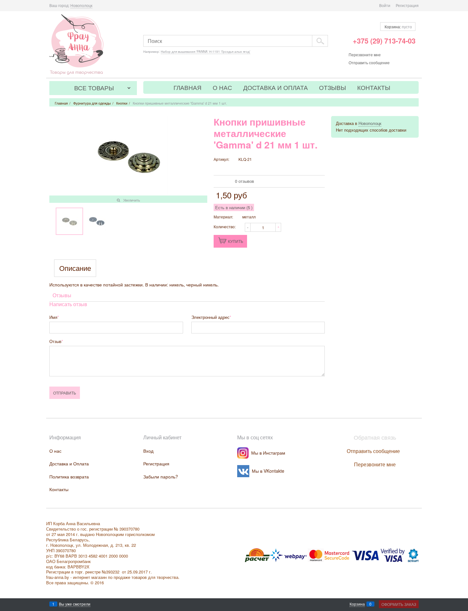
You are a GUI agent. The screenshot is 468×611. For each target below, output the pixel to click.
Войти (384, 5)
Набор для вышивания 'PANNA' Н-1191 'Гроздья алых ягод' (205, 51)
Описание (75, 268)
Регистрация (407, 5)
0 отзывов (244, 181)
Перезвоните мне (365, 54)
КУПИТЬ (235, 241)
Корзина (357, 604)
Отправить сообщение (369, 62)
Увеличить (131, 200)
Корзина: (398, 26)
